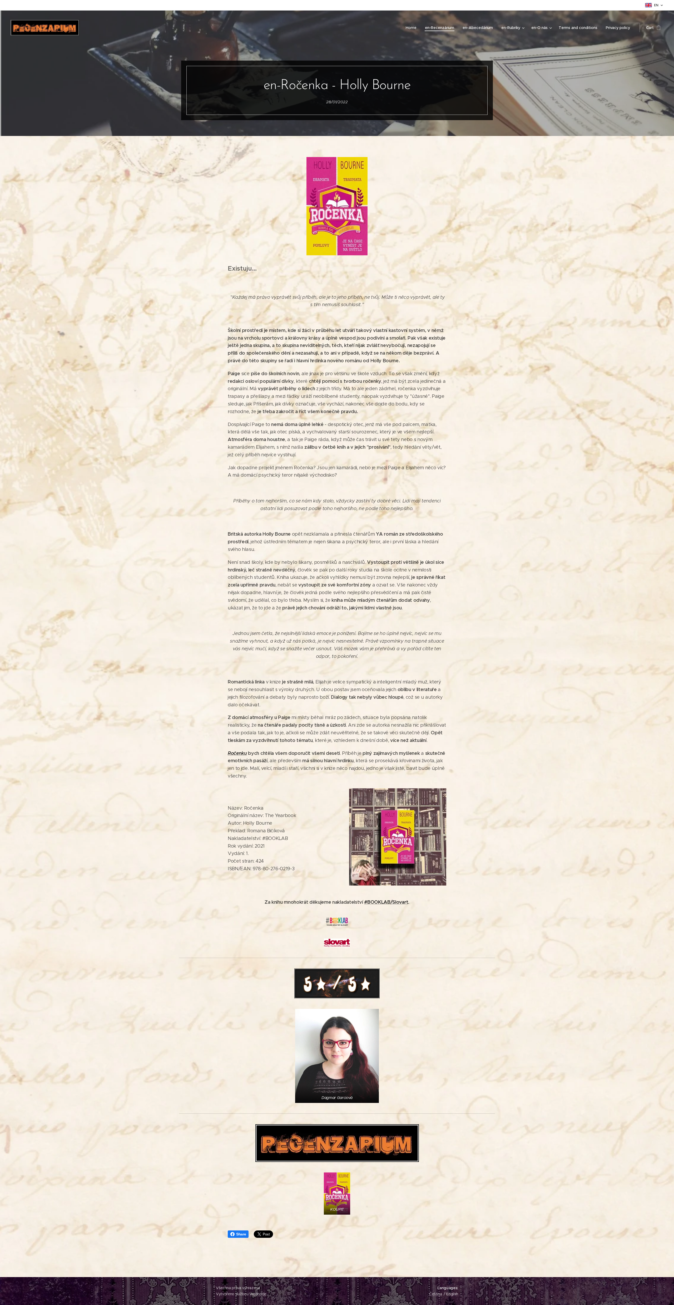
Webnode (257, 1294)
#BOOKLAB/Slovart (386, 902)
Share (241, 1234)
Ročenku (237, 753)
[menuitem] (412, 27)
